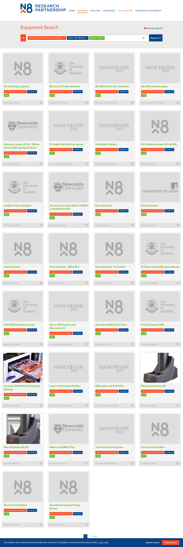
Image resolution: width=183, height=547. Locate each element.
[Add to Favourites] (40, 102)
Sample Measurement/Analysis (15, 91)
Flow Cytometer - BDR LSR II (64, 266)
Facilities (95, 10)
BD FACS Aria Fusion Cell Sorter (112, 86)
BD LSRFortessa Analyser (154, 86)
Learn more (103, 542)
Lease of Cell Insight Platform (65, 386)
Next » (95, 536)
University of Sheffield (58, 103)
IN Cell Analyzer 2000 (152, 324)
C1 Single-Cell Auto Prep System (67, 144)
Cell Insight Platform (106, 144)
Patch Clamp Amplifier (153, 447)
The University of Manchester (106, 103)
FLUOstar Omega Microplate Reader (160, 266)
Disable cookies (152, 543)
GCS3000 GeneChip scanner (19, 324)
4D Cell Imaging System (16, 86)
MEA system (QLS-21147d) (109, 386)
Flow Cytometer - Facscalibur (110, 266)
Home (72, 10)
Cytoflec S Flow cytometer (17, 205)
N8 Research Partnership (148, 10)
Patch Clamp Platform (15, 505)
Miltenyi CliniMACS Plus (62, 447)
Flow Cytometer (103, 205)
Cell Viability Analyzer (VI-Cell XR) (159, 144)
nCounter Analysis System (109, 447)
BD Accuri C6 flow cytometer (65, 86)
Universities (109, 10)
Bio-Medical (32, 91)
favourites (127, 10)
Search (155, 38)
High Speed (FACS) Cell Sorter (111, 324)
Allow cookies (171, 543)
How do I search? (154, 28)
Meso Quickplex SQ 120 (16, 447)
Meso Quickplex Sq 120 (153, 386)
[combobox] (94, 37)
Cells (6, 95)
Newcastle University (12, 164)
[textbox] (106, 38)
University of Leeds (11, 103)
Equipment (82, 10)
